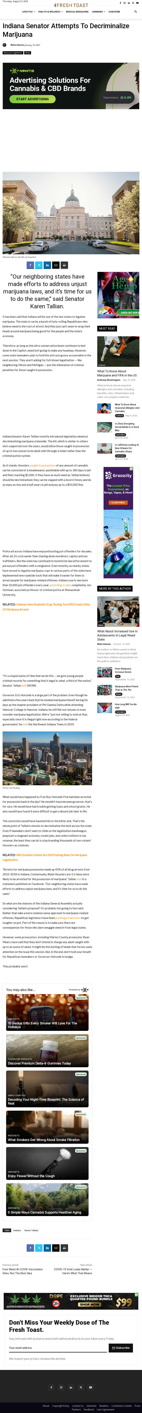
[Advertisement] (71, 143)
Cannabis (120, 434)
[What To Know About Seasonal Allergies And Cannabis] (104, 408)
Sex (117, 676)
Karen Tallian (31, 1230)
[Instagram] (61, 1387)
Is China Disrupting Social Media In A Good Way (127, 427)
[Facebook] (30, 265)
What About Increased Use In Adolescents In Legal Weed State (117, 635)
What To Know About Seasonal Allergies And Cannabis (127, 408)
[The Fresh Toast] (71, 5)
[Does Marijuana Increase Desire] (104, 672)
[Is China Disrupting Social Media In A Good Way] (104, 427)
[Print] (64, 265)
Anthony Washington (108, 379)
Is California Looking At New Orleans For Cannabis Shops (127, 448)
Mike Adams (17, 44)
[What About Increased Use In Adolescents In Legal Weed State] (118, 611)
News (27, 52)
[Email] (56, 265)
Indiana (17, 1230)
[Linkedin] (47, 265)
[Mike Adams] (5, 45)
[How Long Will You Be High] (104, 708)
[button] (136, 12)
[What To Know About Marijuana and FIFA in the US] (118, 351)
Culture (101, 365)
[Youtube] (90, 1387)
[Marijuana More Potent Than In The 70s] (104, 690)
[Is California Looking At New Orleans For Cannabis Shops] (104, 448)
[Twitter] (39, 265)
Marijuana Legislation (13, 52)
